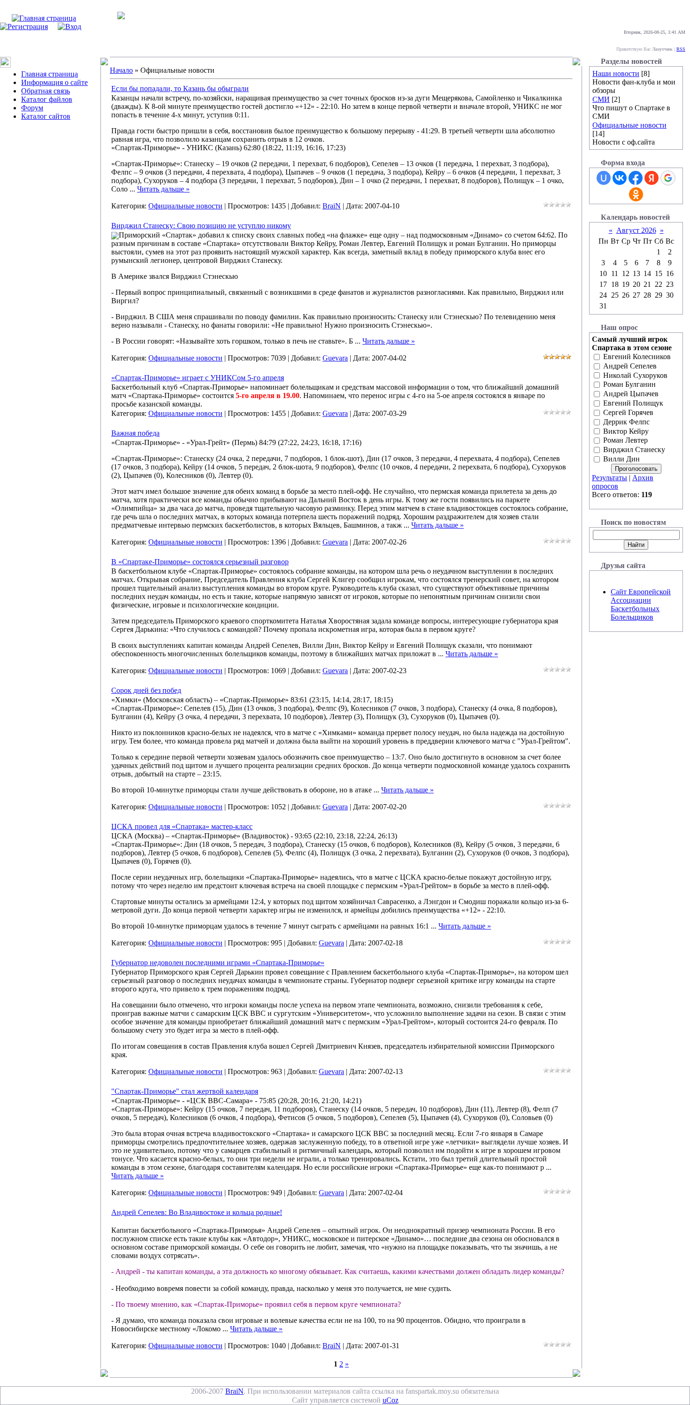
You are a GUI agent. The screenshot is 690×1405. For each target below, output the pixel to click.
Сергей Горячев (628, 412)
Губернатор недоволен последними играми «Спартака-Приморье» (217, 963)
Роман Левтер (625, 441)
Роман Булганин (629, 385)
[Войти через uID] (604, 178)
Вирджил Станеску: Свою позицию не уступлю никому (201, 226)
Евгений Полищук (633, 403)
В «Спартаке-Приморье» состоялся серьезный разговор (200, 562)
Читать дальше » (163, 189)
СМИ (601, 99)
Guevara (335, 358)
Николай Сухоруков (635, 375)
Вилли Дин (621, 459)
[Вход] (69, 27)
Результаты (609, 478)
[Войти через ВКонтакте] (620, 178)
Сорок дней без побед (146, 690)
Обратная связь (45, 91)
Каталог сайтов (45, 116)
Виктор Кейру (626, 431)
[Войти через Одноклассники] (636, 194)
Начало (121, 70)
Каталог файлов (46, 99)
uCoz (391, 1400)
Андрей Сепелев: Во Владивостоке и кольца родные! (196, 1212)
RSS (680, 49)
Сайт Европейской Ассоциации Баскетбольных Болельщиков (641, 604)
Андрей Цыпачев (631, 394)
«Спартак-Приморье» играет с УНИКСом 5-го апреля (197, 378)
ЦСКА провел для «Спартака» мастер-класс (182, 826)
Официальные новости (185, 206)
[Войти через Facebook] (636, 178)
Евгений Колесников (637, 357)
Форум (32, 108)
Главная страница (49, 74)
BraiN (331, 206)
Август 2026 (636, 230)
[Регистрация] (24, 27)
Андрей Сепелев (630, 366)
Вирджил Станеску (634, 450)
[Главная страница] (44, 18)
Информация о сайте (54, 82)
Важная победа (135, 433)
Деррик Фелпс (626, 422)
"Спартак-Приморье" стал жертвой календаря (184, 1091)
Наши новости (615, 73)
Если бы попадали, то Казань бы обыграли (180, 88)
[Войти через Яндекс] (651, 178)
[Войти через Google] (667, 177)
